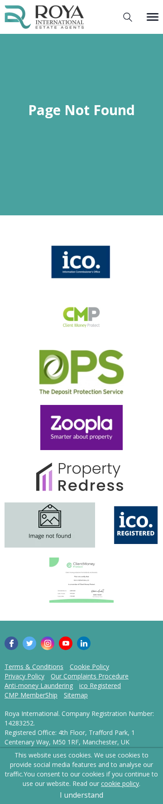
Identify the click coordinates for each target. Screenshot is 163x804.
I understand (81, 795)
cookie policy (120, 783)
